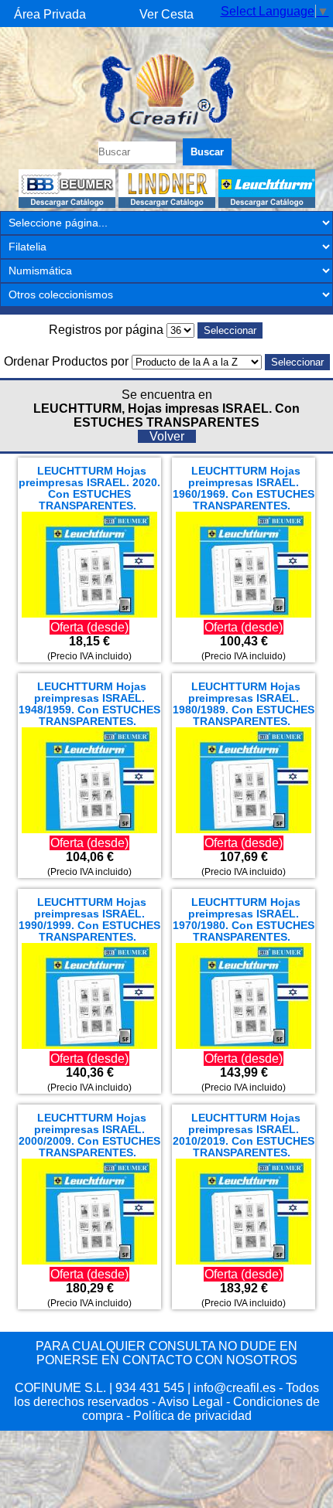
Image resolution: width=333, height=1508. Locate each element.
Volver (166, 436)
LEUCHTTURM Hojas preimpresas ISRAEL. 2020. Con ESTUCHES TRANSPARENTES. (89, 488)
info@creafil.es (235, 1387)
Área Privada (50, 14)
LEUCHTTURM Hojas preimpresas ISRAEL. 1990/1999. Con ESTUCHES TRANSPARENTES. (89, 920)
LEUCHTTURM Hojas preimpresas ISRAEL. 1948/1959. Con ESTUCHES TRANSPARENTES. (89, 704)
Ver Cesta (166, 14)
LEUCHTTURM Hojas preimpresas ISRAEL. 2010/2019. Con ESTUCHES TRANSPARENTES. (243, 1135)
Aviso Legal (190, 1401)
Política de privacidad (192, 1415)
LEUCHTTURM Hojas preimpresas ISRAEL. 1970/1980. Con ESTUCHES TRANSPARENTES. (243, 920)
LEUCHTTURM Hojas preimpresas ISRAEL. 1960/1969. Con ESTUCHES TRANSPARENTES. (243, 488)
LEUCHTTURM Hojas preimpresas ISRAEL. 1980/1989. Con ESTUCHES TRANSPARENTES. (243, 704)
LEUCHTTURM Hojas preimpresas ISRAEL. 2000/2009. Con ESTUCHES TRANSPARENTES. (89, 1135)
